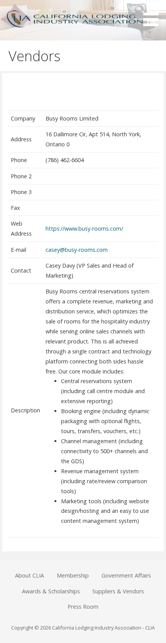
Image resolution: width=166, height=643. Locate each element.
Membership (73, 575)
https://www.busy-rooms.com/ (84, 228)
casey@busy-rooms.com (77, 249)
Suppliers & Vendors (118, 591)
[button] (153, 14)
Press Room (83, 606)
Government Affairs (126, 575)
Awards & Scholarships (51, 591)
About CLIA (29, 575)
